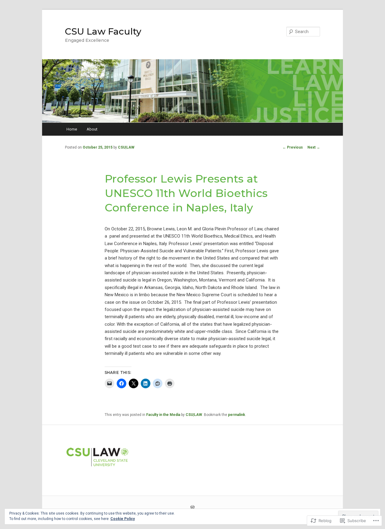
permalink (236, 415)
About (92, 129)
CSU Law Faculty (103, 31)
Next (313, 147)
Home (71, 129)
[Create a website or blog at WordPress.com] (192, 508)
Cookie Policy (122, 519)
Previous (292, 147)
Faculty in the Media (163, 415)
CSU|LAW (126, 147)
